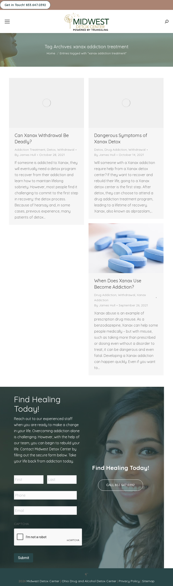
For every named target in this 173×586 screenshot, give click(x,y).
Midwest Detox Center (43, 581)
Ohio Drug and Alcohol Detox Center (89, 581)
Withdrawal (65, 150)
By (25, 155)
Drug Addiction (116, 150)
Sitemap (148, 581)
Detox (51, 150)
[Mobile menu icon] (7, 21)
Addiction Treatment (30, 150)
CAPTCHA (21, 524)
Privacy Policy (130, 581)
